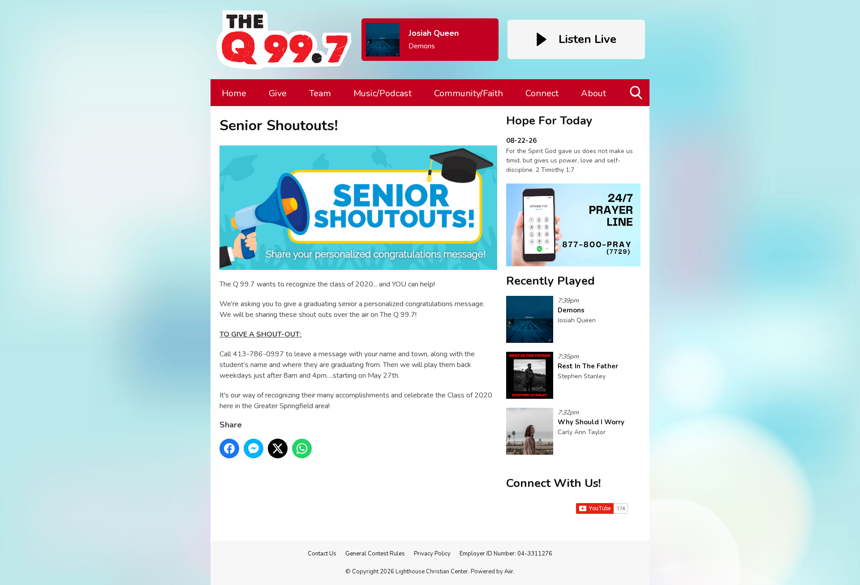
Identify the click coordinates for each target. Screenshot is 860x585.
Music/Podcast (382, 93)
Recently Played (550, 281)
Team (320, 93)
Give (278, 93)
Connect (542, 93)
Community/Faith (468, 93)
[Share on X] (278, 448)
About (593, 93)
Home (234, 93)
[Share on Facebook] (229, 448)
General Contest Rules (375, 554)
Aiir (508, 572)
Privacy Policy (432, 554)
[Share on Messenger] (253, 448)
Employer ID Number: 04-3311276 (506, 554)
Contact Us (322, 554)
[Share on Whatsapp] (302, 448)
